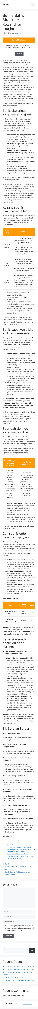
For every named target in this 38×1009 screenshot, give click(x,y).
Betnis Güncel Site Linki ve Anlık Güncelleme (18, 966)
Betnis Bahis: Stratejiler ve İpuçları (19, 847)
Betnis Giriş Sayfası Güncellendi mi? (15, 977)
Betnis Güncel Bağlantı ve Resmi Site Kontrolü (19, 969)
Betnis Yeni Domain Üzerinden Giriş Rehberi (18, 980)
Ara (4, 947)
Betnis (6, 4)
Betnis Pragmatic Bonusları (16, 845)
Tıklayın (19, 53)
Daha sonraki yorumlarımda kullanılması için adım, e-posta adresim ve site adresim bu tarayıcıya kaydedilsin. (20, 928)
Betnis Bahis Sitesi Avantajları (17, 854)
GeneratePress (27, 1004)
